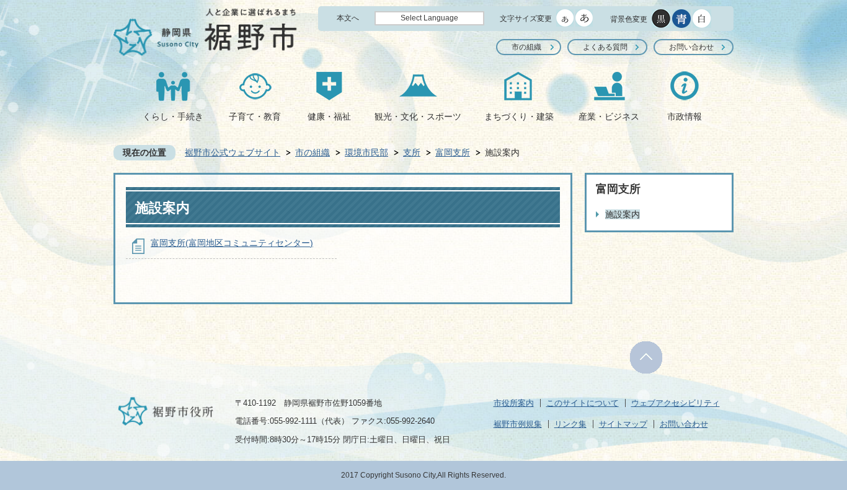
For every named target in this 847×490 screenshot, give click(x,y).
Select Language (429, 18)
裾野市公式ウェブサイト (232, 152)
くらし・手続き (173, 116)
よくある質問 (605, 47)
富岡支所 (452, 152)
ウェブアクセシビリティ (675, 403)
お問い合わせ (691, 47)
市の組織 (526, 47)
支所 (411, 152)
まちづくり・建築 (519, 116)
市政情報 (684, 116)
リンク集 (570, 424)
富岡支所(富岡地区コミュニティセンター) (232, 243)
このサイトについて (582, 403)
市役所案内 (514, 403)
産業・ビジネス (609, 116)
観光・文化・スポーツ (418, 116)
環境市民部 (366, 152)
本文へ (348, 18)
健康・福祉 (329, 116)
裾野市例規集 (518, 424)
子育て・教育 (255, 116)
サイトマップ (623, 424)
